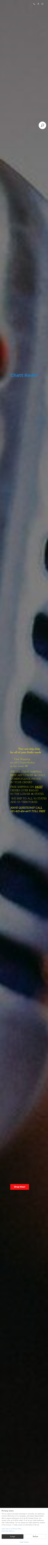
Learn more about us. (8, 1531)
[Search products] (42, 125)
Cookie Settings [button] (24, 1542)
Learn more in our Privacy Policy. (12, 1529)
